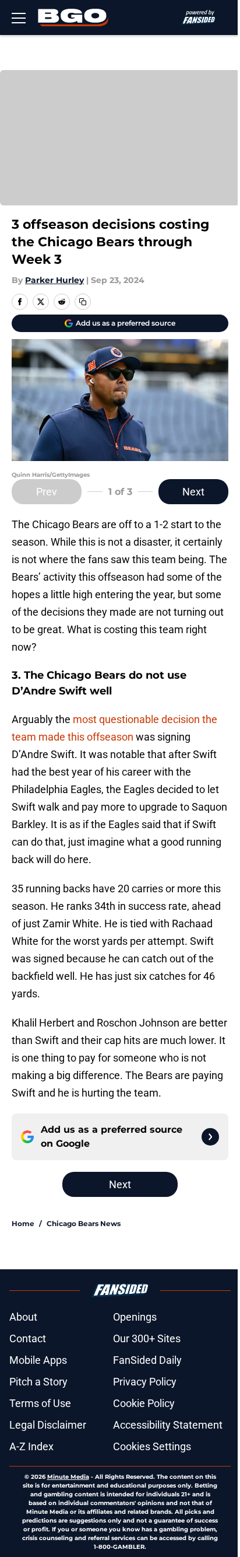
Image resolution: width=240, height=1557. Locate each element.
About (23, 1317)
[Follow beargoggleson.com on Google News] (210, 1137)
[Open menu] (19, 18)
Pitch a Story (38, 1382)
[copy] (83, 302)
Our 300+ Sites (147, 1338)
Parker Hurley (54, 280)
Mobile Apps (38, 1360)
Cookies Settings (152, 1446)
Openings (135, 1317)
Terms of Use (40, 1403)
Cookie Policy (144, 1403)
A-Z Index (31, 1446)
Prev (46, 492)
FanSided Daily (147, 1360)
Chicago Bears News (84, 1223)
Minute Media (68, 1477)
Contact (27, 1338)
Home (23, 1223)
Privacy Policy (145, 1382)
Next (193, 492)
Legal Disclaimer (47, 1425)
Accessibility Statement (168, 1425)
